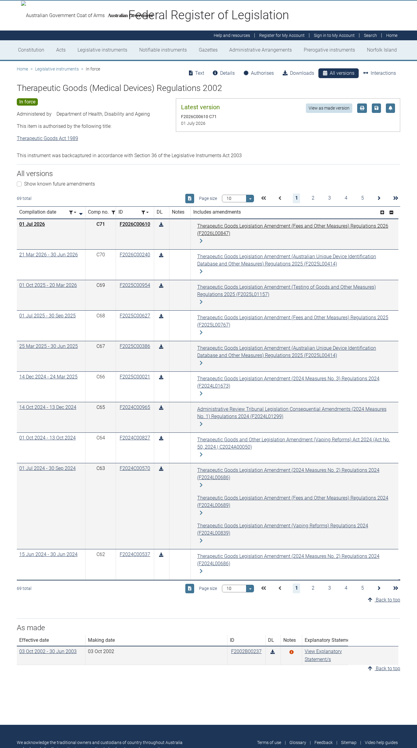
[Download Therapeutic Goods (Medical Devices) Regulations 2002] (161, 224)
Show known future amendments (59, 184)
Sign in (334, 35)
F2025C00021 (135, 377)
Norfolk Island (382, 50)
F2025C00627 (135, 316)
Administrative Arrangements (260, 50)
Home (22, 69)
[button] (263, 198)
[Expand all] (382, 212)
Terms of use (269, 742)
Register (282, 35)
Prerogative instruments (329, 50)
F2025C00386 (135, 346)
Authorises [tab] (262, 73)
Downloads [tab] (302, 73)
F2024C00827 (135, 438)
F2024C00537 (135, 554)
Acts (61, 50)
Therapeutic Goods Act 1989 (47, 138)
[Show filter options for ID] (145, 212)
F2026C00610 (135, 224)
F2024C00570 (135, 468)
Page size (208, 198)
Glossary (297, 742)
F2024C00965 (135, 407)
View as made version (329, 108)
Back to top (387, 600)
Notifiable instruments (163, 50)
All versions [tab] (342, 73)
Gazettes (208, 50)
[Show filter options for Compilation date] (72, 212)
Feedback (323, 742)
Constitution (31, 50)
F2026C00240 (135, 255)
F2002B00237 (246, 651)
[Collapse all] (391, 212)
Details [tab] (227, 73)
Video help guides (381, 742)
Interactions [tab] (383, 73)
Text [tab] (199, 73)
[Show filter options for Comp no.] (115, 212)
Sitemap (349, 742)
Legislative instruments (102, 50)
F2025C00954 (135, 285)
